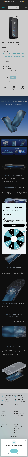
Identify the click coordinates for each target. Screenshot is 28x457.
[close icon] (24, 204)
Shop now (14, 225)
